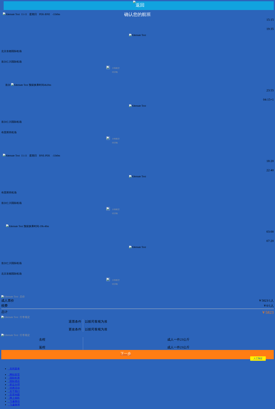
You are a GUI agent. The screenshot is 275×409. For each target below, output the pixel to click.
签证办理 (15, 384)
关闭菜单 (15, 368)
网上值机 (15, 398)
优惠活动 (15, 388)
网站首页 (15, 374)
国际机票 (15, 378)
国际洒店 (15, 381)
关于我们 (15, 391)
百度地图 (15, 394)
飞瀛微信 (15, 401)
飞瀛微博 (15, 404)
